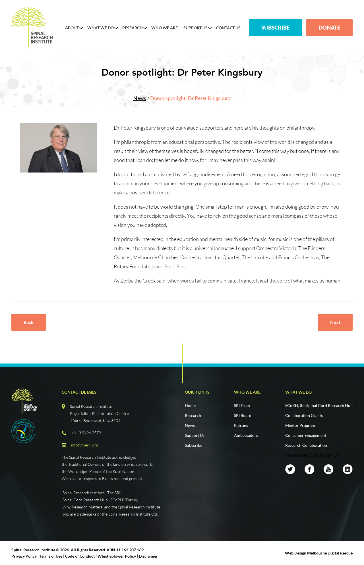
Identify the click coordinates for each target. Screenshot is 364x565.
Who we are (247, 392)
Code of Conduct (80, 556)
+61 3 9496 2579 (86, 432)
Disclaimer (148, 556)
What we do (298, 392)
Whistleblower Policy (117, 556)
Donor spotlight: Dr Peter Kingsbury (190, 98)
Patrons (241, 425)
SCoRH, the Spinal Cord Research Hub (319, 405)
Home (190, 405)
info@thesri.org (84, 445)
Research (132, 28)
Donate (329, 27)
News (139, 98)
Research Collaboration (306, 445)
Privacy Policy (24, 556)
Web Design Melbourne (306, 553)
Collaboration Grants (304, 415)
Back (29, 322)
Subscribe (275, 27)
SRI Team (242, 405)
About (72, 28)
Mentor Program (300, 425)
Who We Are (164, 28)
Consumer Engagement (305, 435)
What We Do (100, 28)
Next (335, 322)
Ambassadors (246, 435)
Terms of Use (51, 556)
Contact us (228, 28)
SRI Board (242, 415)
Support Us (195, 28)
